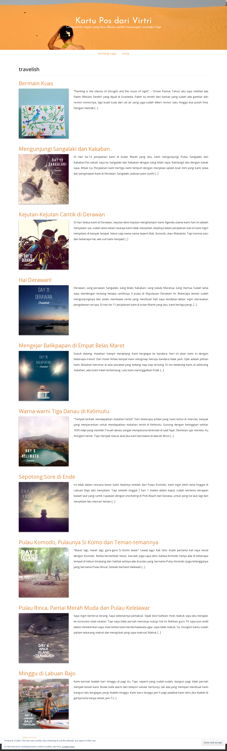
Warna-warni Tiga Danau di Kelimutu (64, 411)
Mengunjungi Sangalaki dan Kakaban (64, 148)
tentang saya (107, 53)
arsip (125, 53)
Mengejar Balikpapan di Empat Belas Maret (71, 345)
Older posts (28, 738)
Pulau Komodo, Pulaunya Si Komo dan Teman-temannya (88, 542)
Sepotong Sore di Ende (47, 476)
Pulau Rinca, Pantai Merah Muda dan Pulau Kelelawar (84, 607)
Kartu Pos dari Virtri (113, 21)
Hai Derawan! (35, 279)
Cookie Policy (68, 746)
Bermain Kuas (36, 83)
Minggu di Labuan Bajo (47, 673)
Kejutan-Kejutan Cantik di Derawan (62, 214)
